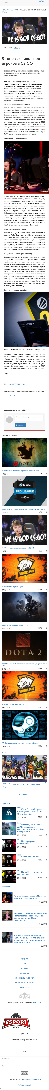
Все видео (23, 794)
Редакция (24, 973)
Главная (24, 959)
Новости (6, 804)
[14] (8, 395)
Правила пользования (24, 983)
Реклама (24, 968)
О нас (24, 964)
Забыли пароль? (24, 1085)
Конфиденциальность (25, 978)
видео (5, 752)
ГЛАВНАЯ (5, 10)
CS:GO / (14, 10)
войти (41, 1)
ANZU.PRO (37, 1002)
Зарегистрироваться (32, 1079)
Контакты (24, 987)
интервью (6, 886)
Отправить (20, 425)
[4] (4, 395)
